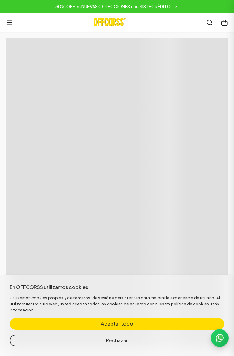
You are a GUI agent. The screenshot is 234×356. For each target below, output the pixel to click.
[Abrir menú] (9, 22)
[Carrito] (224, 22)
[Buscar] (210, 22)
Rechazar (117, 340)
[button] (117, 6)
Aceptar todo (117, 323)
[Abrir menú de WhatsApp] (220, 338)
